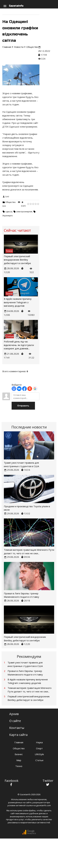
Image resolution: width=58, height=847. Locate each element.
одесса (8, 211)
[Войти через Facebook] (24, 388)
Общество (10, 202)
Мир (18, 760)
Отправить (23, 405)
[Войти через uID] (14, 388)
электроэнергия (24, 211)
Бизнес (19, 754)
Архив (14, 714)
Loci (7, 196)
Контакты (16, 728)
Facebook (11, 781)
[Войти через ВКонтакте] (19, 388)
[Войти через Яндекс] (29, 388)
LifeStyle (39, 754)
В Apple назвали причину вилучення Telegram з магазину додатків (18, 302)
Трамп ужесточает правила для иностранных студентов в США (25, 664)
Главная (18, 742)
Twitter (48, 781)
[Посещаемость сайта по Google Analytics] (29, 833)
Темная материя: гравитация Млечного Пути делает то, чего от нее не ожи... (30, 689)
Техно (18, 766)
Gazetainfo (16, 5)
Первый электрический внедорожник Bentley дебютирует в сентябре (17, 260)
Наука (39, 742)
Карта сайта (18, 735)
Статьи (39, 760)
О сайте (15, 721)
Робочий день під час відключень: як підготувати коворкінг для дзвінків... (19, 345)
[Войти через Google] (35, 388)
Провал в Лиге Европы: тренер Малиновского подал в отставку (25, 672)
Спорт (39, 748)
